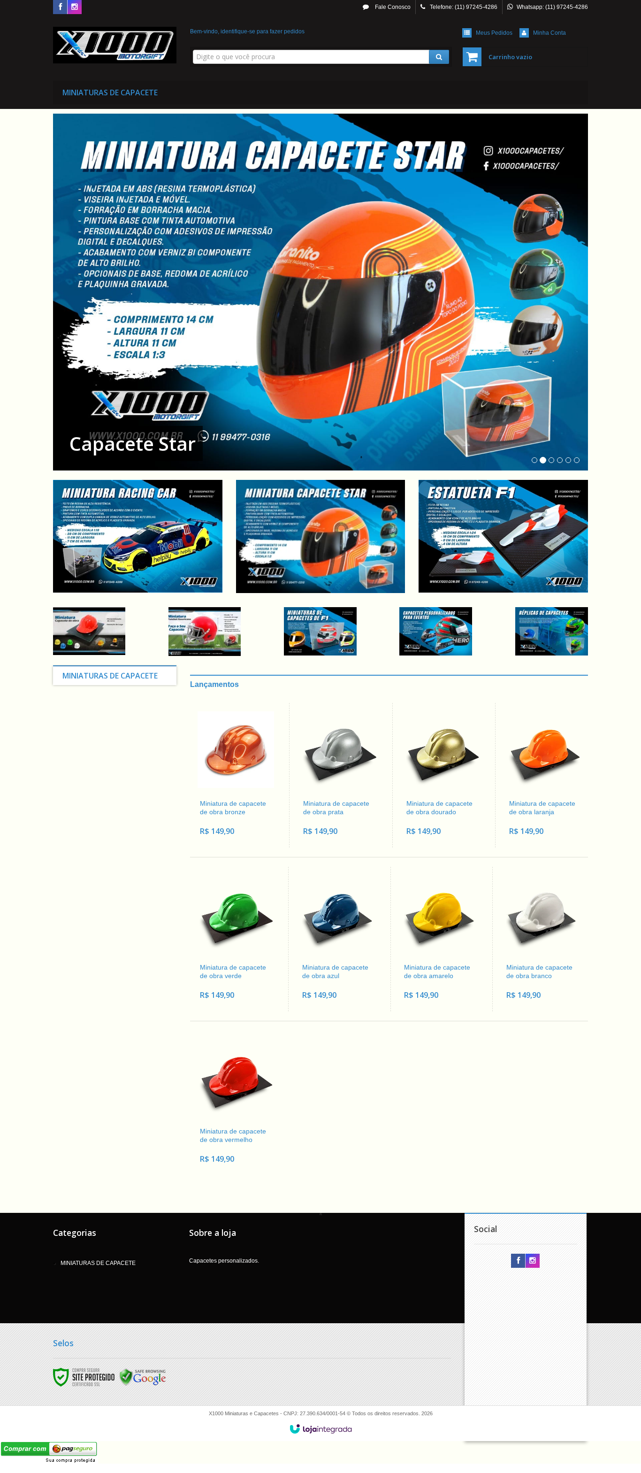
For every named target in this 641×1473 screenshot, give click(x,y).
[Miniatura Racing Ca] (137, 536)
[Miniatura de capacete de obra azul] (337, 939)
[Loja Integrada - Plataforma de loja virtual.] (321, 1429)
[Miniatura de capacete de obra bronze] (236, 775)
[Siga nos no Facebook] (60, 7)
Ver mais (241, 806)
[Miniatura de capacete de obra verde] (235, 939)
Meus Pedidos (494, 33)
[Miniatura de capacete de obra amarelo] (439, 939)
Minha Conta (549, 33)
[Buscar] (439, 57)
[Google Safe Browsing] (142, 1376)
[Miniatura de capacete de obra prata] (339, 775)
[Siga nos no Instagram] (75, 7)
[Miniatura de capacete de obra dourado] (442, 775)
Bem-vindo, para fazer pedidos (247, 31)
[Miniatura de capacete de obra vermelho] (235, 1103)
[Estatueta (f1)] (503, 536)
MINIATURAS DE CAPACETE (98, 1263)
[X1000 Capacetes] (114, 45)
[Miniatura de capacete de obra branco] (541, 939)
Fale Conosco (392, 7)
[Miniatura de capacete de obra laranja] (545, 775)
